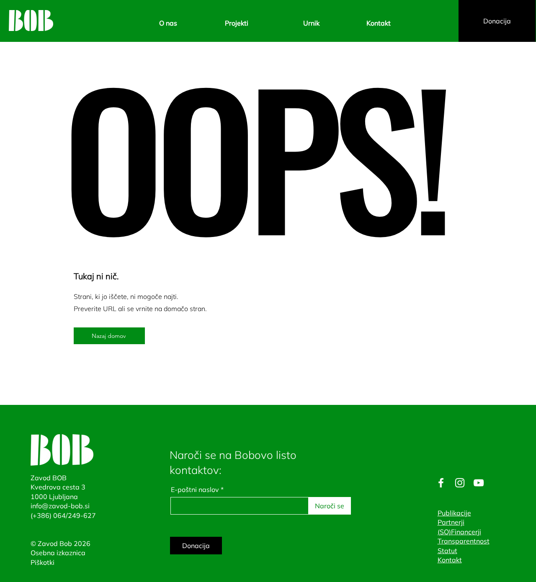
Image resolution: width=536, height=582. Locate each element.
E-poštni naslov (195, 489)
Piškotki (42, 562)
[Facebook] (441, 482)
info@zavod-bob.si (60, 506)
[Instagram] (460, 482)
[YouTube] (478, 482)
